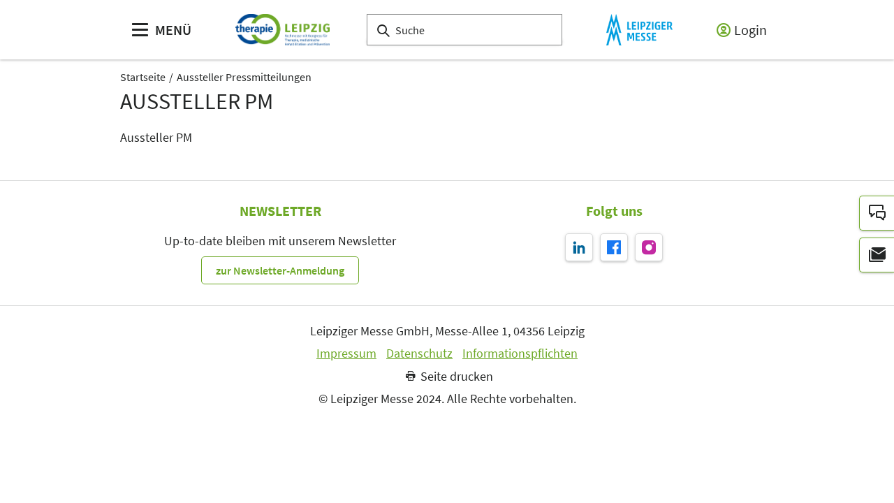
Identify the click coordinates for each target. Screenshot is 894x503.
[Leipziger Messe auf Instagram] (649, 247)
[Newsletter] (876, 255)
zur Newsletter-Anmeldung (280, 270)
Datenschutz (419, 353)
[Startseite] (282, 29)
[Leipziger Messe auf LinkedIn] (579, 247)
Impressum (346, 353)
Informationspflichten (520, 353)
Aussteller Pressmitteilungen (244, 77)
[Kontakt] (876, 213)
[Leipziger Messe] (639, 29)
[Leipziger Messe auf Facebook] (614, 247)
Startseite (143, 77)
